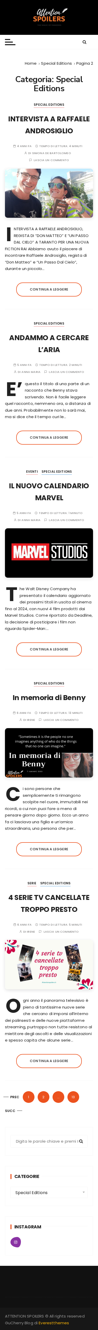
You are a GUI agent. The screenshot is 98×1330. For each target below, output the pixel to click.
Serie (32, 883)
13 (73, 1097)
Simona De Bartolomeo (51, 153)
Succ (10, 1110)
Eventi (32, 471)
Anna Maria (31, 372)
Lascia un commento (51, 160)
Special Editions (49, 104)
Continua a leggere (49, 289)
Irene (31, 720)
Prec (15, 1097)
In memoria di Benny (49, 697)
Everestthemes (54, 1323)
